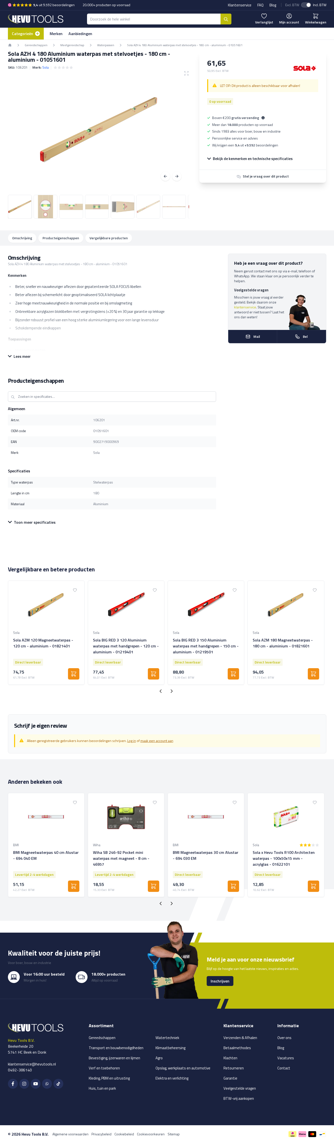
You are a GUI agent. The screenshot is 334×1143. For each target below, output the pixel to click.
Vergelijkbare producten (108, 238)
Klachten (230, 1058)
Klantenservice (239, 5)
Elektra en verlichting (172, 1078)
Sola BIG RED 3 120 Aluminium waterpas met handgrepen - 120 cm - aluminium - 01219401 (126, 646)
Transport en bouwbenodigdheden (116, 1048)
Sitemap (174, 1134)
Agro (159, 1058)
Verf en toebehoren (104, 1068)
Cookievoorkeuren (151, 1134)
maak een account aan (156, 740)
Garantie (230, 1078)
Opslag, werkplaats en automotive (183, 1068)
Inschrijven (220, 981)
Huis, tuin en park (102, 1088)
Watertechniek (167, 1038)
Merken (56, 34)
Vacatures (285, 1058)
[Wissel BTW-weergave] (306, 4)
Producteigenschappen (61, 238)
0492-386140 (20, 1070)
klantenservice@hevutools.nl (32, 1064)
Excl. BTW (292, 5)
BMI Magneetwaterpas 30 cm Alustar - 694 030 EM (205, 855)
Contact (283, 1068)
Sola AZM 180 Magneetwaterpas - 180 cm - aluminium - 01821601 (283, 643)
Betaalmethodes (237, 1048)
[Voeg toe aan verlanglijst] (74, 590)
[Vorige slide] (160, 691)
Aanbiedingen (80, 34)
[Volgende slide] (171, 691)
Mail (256, 336)
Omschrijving (22, 238)
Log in (131, 740)
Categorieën (22, 34)
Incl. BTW (319, 5)
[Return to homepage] (10, 45)
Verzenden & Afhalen (240, 1038)
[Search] (226, 19)
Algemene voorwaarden (70, 1134)
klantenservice (245, 307)
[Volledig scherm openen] (99, 129)
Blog (272, 5)
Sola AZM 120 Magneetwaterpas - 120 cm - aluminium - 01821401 (43, 643)
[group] (63, 67)
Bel (305, 336)
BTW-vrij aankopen (238, 1098)
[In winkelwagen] (73, 674)
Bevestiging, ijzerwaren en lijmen (114, 1058)
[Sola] (304, 68)
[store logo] (35, 19)
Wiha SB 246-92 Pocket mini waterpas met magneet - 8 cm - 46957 (121, 858)
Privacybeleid (101, 1134)
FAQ (260, 5)
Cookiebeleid (124, 1134)
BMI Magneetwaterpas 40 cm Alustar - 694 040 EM (46, 855)
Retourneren (233, 1068)
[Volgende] (176, 176)
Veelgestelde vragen (239, 1088)
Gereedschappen (102, 1038)
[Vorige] (165, 176)
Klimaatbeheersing (170, 1048)
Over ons (284, 1038)
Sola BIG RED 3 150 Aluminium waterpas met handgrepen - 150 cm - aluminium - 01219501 (206, 646)
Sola (45, 67)
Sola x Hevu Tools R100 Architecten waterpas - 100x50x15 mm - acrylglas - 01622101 (284, 858)
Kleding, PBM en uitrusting (109, 1078)
